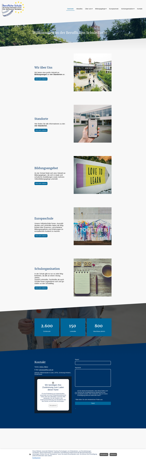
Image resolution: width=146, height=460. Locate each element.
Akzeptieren (53, 405)
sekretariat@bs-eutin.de (46, 370)
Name (77, 359)
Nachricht (78, 367)
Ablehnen (113, 454)
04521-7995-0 (44, 367)
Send (93, 403)
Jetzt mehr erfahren (41, 79)
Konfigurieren (36, 458)
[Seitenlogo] (13, 8)
